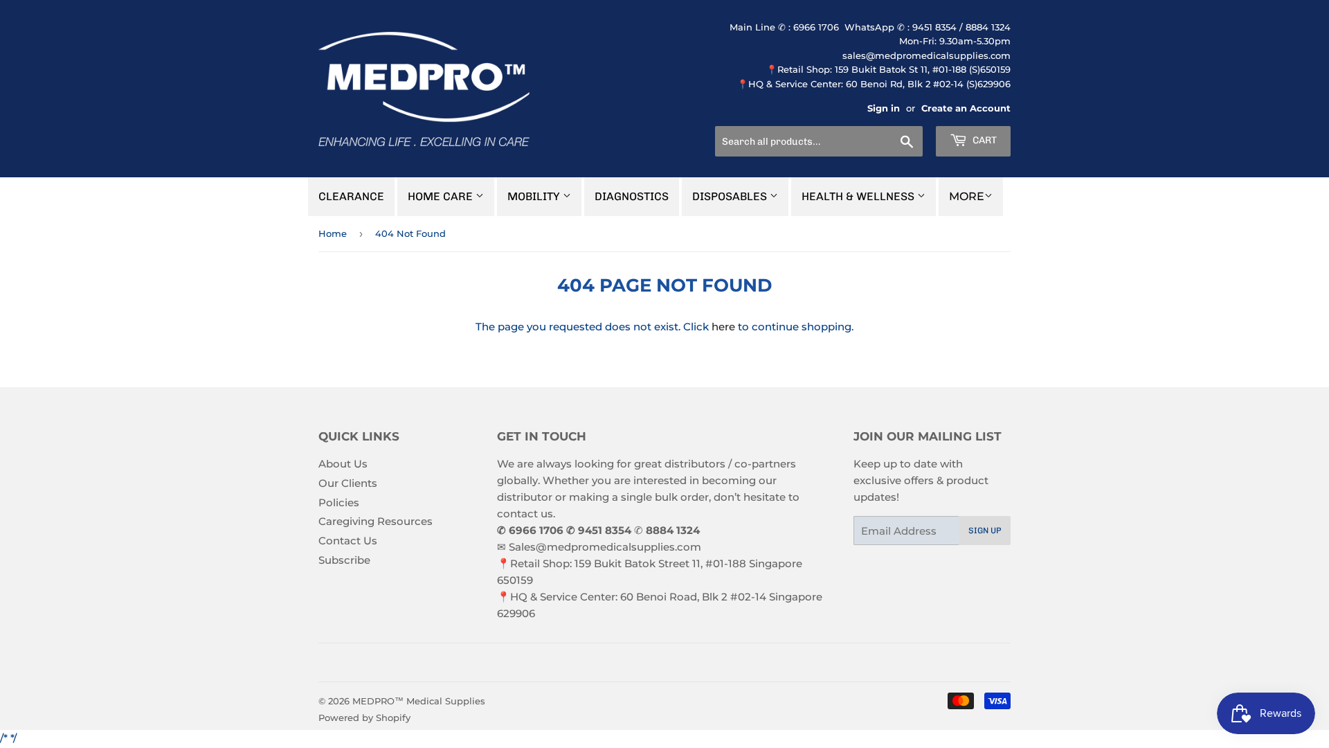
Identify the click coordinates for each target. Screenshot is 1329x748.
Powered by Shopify (364, 717)
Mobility (535, 196)
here (723, 326)
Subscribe (344, 560)
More (966, 196)
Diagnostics (632, 196)
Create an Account (966, 108)
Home (332, 233)
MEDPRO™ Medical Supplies (418, 700)
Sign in (883, 108)
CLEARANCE (351, 196)
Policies (338, 502)
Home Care (442, 196)
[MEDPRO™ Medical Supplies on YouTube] (685, 662)
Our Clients (347, 483)
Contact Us (347, 540)
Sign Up (985, 530)
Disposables (731, 196)
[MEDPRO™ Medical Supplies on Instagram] (661, 662)
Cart (983, 140)
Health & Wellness (859, 196)
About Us (343, 463)
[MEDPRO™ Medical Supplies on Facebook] (637, 662)
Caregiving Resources (375, 521)
